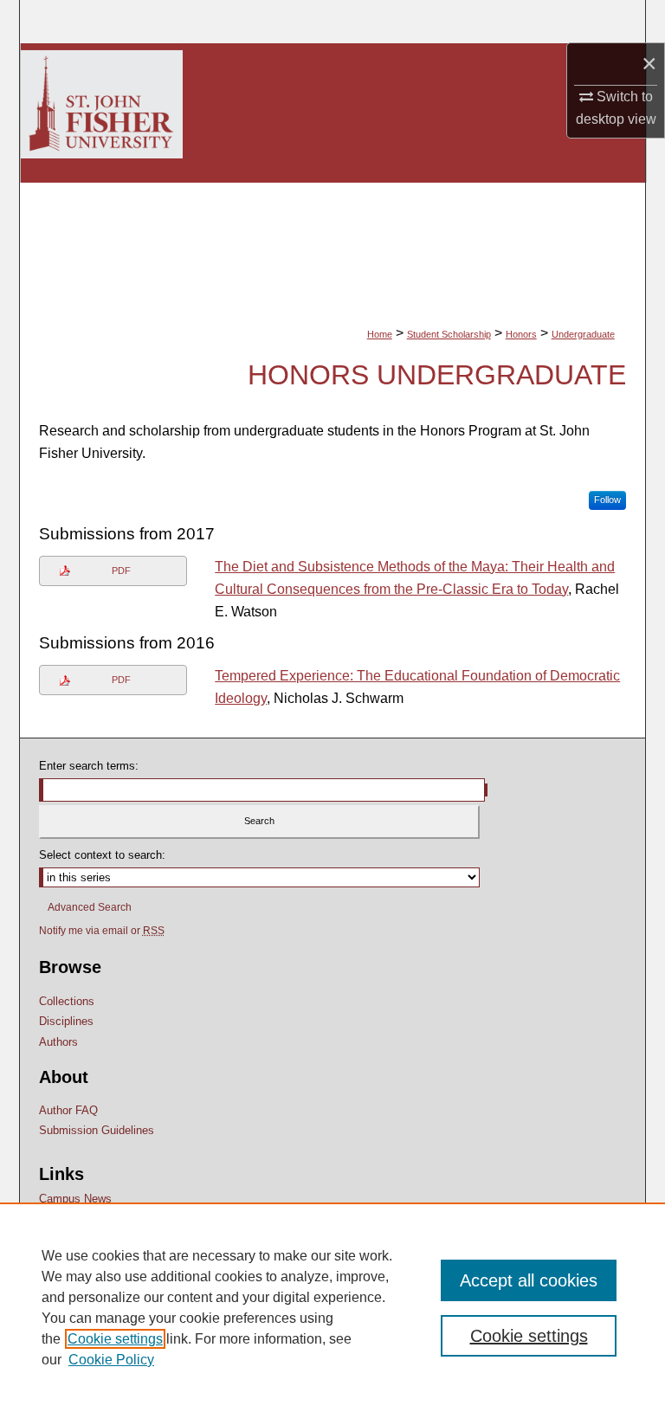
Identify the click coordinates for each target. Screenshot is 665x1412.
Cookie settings (115, 1338)
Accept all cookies (528, 1280)
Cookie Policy (111, 1359)
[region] (332, 1307)
